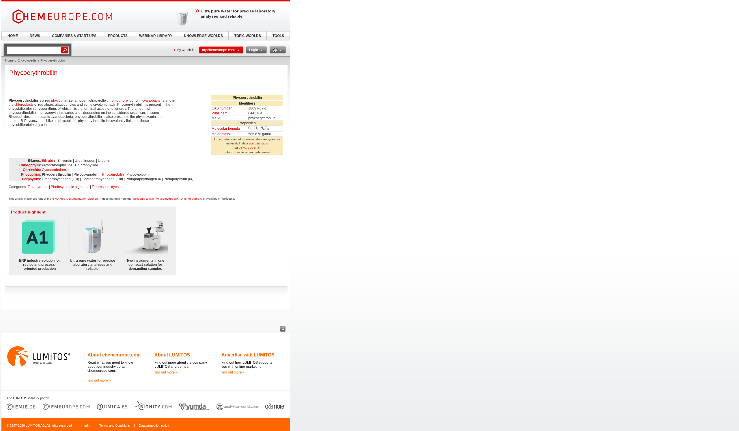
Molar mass (221, 134)
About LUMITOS (172, 354)
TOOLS (278, 36)
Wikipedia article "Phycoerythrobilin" (156, 198)
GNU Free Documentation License (75, 198)
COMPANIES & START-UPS (74, 36)
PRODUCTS (118, 36)
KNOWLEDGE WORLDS (203, 36)
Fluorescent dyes (105, 187)
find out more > (99, 380)
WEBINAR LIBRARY (155, 36)
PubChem (219, 113)
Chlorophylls (29, 165)
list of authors (193, 198)
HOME (13, 36)
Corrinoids (31, 170)
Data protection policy (154, 425)
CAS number (222, 108)
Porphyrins (31, 179)
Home (9, 60)
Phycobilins (30, 174)
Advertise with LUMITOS (248, 354)
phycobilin (59, 101)
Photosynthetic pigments (70, 187)
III (76, 179)
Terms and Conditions (114, 425)
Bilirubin (48, 161)
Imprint (85, 425)
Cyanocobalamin (55, 170)
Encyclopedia (27, 60)
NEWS (35, 36)
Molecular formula (226, 129)
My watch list (186, 50)
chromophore (117, 101)
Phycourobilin (113, 174)
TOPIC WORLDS (247, 36)
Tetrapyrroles (38, 187)
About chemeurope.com (114, 354)
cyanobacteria (153, 101)
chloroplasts (23, 105)
